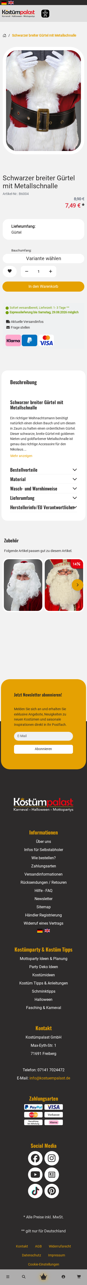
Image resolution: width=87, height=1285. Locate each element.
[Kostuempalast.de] (19, 13)
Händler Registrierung (43, 915)
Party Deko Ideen (43, 967)
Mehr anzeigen (21, 456)
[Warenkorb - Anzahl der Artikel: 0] (79, 1277)
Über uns (43, 841)
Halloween (43, 999)
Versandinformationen (43, 874)
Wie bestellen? (43, 858)
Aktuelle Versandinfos (27, 322)
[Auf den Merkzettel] (10, 271)
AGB (38, 1246)
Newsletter (43, 898)
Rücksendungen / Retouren (44, 882)
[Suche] (24, 1277)
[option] (43, 100)
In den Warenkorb (43, 286)
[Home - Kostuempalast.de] (44, 804)
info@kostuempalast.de (49, 1078)
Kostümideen (43, 975)
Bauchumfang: (21, 250)
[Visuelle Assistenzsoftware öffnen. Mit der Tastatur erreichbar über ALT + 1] (42, 13)
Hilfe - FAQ (43, 890)
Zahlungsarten (43, 866)
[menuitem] (4, 2)
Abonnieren (43, 749)
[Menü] (8, 1277)
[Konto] (63, 1277)
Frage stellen (20, 328)
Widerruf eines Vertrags (43, 923)
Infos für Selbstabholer (43, 849)
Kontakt (22, 1246)
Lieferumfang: (23, 226)
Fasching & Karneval (43, 1007)
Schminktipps (43, 991)
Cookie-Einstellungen (43, 1264)
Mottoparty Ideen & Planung (43, 958)
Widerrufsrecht (60, 1246)
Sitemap (43, 907)
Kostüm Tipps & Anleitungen (43, 983)
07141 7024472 (51, 1070)
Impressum (56, 1255)
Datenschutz (31, 1255)
